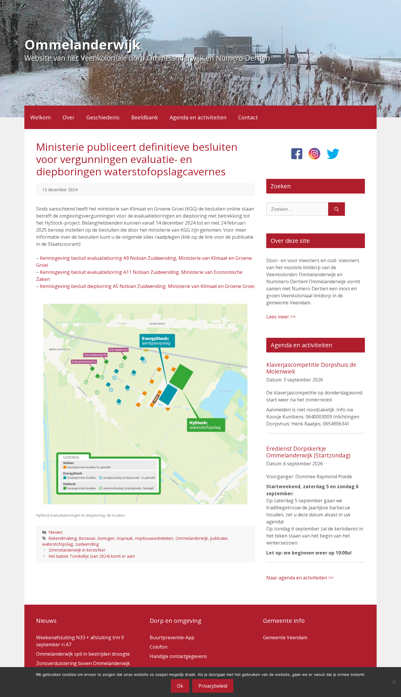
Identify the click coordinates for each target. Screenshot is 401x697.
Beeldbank (144, 117)
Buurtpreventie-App (172, 637)
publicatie (219, 538)
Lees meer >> (281, 316)
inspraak (125, 538)
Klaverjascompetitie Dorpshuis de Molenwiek (311, 368)
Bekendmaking (63, 538)
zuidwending (87, 544)
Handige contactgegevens (178, 656)
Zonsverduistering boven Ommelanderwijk (83, 663)
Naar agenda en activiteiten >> (299, 577)
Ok (180, 686)
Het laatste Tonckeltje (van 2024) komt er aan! (92, 556)
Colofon (158, 647)
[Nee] (394, 682)
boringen (106, 538)
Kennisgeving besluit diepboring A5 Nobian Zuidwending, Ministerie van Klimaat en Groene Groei (147, 286)
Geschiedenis (102, 117)
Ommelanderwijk (82, 44)
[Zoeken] (336, 209)
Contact (248, 117)
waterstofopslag (57, 544)
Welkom (40, 117)
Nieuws (56, 532)
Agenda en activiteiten (198, 117)
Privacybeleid (212, 686)
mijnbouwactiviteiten (154, 538)
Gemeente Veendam (285, 637)
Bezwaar (87, 538)
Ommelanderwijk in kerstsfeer (77, 550)
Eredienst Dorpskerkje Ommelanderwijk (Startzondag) (308, 452)
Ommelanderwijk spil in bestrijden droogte (83, 654)
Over (69, 117)
